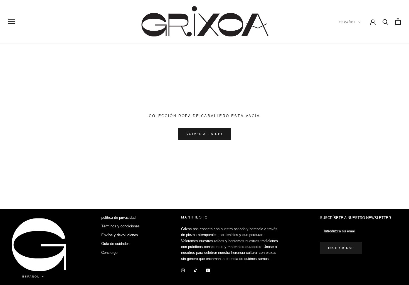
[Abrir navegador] (11, 21)
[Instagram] (183, 270)
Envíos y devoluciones (119, 235)
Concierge (109, 252)
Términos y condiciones (120, 226)
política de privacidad (118, 217)
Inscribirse (341, 248)
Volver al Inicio (204, 134)
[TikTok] (195, 270)
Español (347, 22)
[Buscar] (385, 21)
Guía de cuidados (115, 244)
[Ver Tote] (398, 21)
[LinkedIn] (208, 270)
